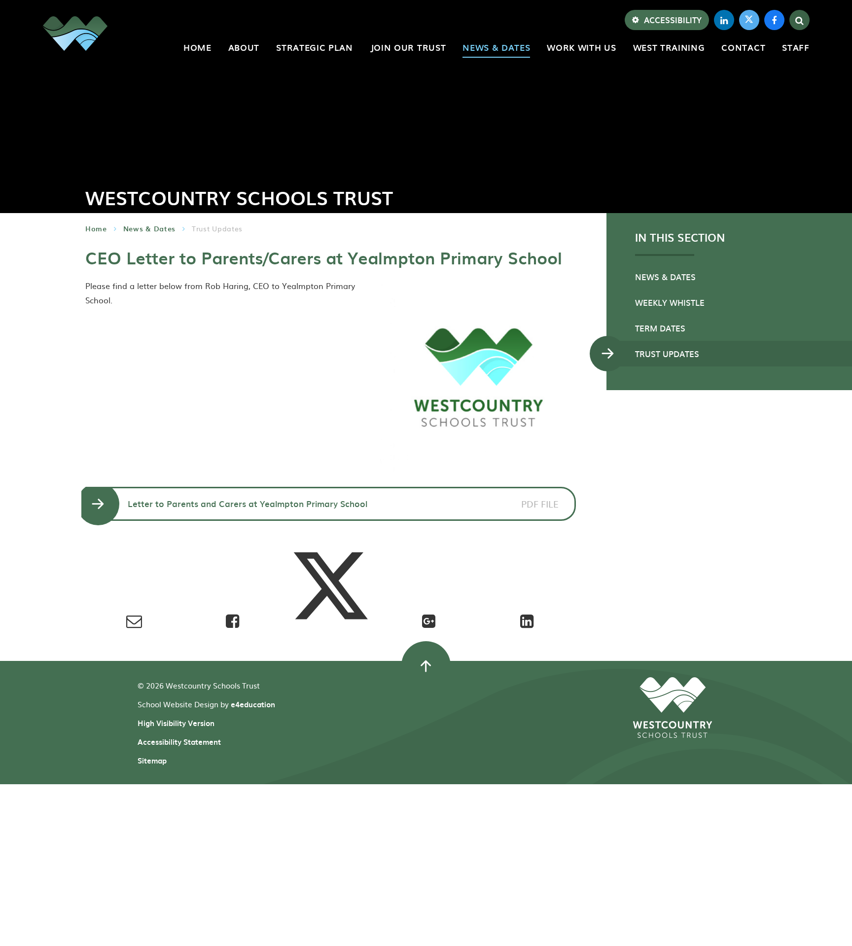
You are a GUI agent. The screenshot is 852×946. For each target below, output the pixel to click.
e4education (253, 704)
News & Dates (149, 228)
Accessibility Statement (179, 741)
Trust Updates (217, 228)
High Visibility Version (176, 723)
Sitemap (152, 760)
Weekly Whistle (670, 302)
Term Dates (660, 328)
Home (96, 228)
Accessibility (673, 20)
